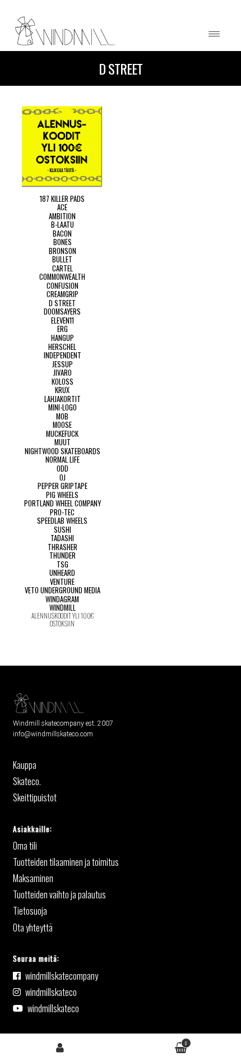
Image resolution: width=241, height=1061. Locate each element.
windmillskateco (51, 992)
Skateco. (27, 781)
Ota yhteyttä (33, 927)
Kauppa (24, 765)
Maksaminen (33, 878)
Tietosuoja (30, 910)
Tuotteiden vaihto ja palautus (59, 894)
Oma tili (60, 1046)
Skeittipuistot (35, 797)
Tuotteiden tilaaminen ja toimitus (66, 862)
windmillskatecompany (61, 975)
